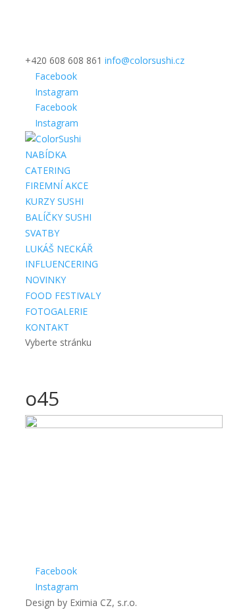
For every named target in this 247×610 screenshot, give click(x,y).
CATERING (47, 170)
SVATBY (42, 233)
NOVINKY (45, 279)
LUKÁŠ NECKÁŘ (59, 248)
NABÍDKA (46, 154)
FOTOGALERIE (56, 311)
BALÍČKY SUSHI (58, 217)
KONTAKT (47, 327)
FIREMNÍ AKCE (56, 185)
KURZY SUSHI (54, 201)
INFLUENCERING (61, 264)
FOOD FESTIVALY (63, 295)
